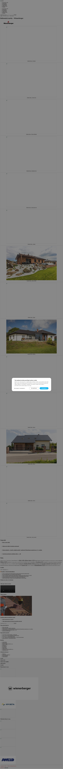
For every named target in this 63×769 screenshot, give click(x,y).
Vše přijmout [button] (44, 388)
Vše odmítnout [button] (34, 388)
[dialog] (31, 384)
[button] (20, 388)
